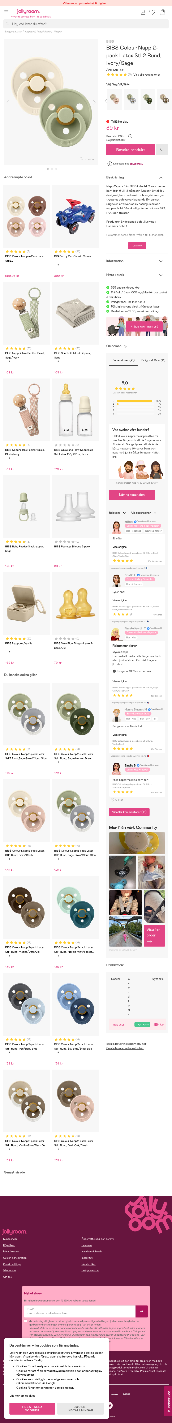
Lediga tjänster (90, 1270)
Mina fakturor (11, 1251)
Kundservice (10, 1239)
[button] (6, 11)
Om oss (7, 1277)
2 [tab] (52, 169)
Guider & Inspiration (15, 1258)
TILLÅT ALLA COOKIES (32, 1408)
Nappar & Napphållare (37, 31)
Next (94, 102)
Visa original (119, 547)
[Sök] (7, 23)
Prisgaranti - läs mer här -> (128, 302)
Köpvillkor (9, 1245)
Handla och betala (92, 1251)
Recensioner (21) (123, 360)
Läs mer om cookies (22, 1396)
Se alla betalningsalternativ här (126, 1044)
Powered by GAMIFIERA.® (123, 949)
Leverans (87, 1245)
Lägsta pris (142, 1024)
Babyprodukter (13, 31)
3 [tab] (56, 169)
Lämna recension (132, 494)
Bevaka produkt (130, 149)
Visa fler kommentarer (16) (129, 812)
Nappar (57, 31)
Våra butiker (89, 1264)
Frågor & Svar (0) (153, 360)
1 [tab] (48, 169)
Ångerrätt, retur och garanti (98, 1239)
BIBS (110, 41)
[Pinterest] (109, 1405)
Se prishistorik (115, 140)
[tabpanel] (51, 102)
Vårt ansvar (9, 1270)
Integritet (87, 1258)
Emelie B (130, 765)
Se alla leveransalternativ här (125, 1048)
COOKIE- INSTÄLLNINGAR (80, 1408)
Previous (8, 102)
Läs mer (137, 245)
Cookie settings (12, 1264)
